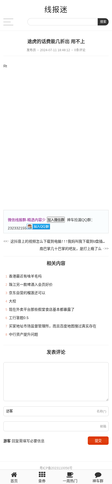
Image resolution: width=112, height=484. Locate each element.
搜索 (103, 22)
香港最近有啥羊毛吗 (25, 276)
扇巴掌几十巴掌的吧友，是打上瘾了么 (71, 249)
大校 (12, 301)
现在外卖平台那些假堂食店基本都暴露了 (41, 309)
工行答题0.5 (19, 318)
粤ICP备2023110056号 (56, 468)
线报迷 (56, 10)
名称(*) (101, 411)
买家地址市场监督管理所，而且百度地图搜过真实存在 (52, 326)
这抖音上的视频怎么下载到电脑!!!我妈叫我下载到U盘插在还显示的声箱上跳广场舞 (57, 241)
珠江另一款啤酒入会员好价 (31, 284)
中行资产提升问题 (23, 334)
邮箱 (103, 426)
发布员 (31, 50)
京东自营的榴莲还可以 (27, 293)
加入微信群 (55, 220)
